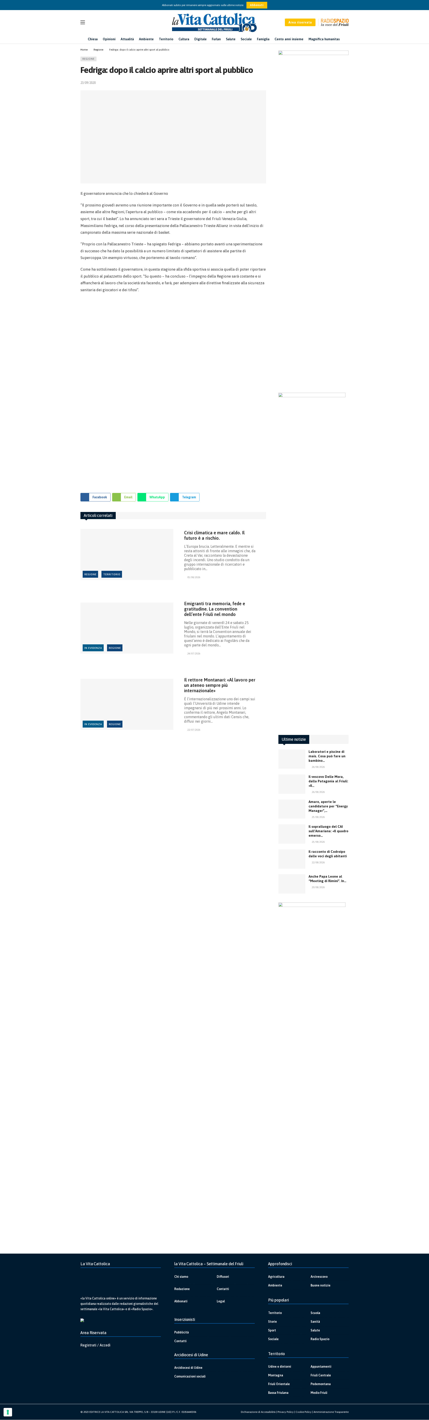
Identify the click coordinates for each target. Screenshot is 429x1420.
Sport (272, 1330)
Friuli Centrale (321, 1375)
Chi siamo (181, 1276)
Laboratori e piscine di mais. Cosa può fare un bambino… (327, 756)
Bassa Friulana (278, 1393)
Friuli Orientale (279, 1384)
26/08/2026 (318, 766)
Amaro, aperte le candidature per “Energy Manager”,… (328, 806)
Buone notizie (320, 1285)
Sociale (273, 1339)
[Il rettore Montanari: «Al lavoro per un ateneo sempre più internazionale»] (126, 704)
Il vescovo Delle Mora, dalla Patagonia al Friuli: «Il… (328, 781)
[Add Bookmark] (264, 82)
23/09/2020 (88, 83)
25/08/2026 (318, 817)
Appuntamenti (321, 1366)
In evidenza (93, 648)
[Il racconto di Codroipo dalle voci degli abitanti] (291, 859)
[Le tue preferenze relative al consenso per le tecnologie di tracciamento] (8, 1412)
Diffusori (223, 1276)
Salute (315, 1330)
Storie (272, 1321)
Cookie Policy (303, 1412)
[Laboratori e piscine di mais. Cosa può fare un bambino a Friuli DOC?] (291, 759)
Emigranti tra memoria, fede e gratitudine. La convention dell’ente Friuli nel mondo (214, 609)
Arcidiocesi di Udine (188, 1367)
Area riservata (300, 22)
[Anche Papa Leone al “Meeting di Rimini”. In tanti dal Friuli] (291, 884)
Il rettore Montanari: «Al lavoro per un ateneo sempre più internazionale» (219, 685)
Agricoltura (276, 1276)
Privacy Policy (286, 1412)
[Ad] (173, 391)
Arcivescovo (319, 1276)
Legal (221, 1301)
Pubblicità (181, 1332)
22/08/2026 (318, 862)
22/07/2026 (193, 729)
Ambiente (275, 1285)
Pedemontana (321, 1384)
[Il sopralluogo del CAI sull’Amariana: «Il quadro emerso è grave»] (291, 834)
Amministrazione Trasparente (331, 1412)
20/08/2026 (318, 887)
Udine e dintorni (279, 1366)
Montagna (275, 1375)
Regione (88, 58)
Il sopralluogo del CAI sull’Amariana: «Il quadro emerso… (328, 831)
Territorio (111, 574)
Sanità (315, 1321)
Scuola (315, 1313)
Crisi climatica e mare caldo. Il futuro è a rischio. (214, 535)
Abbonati (257, 5)
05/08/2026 (193, 577)
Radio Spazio (320, 1339)
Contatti (223, 1289)
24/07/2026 (193, 653)
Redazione (182, 1289)
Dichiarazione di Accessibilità (258, 1412)
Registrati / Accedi (95, 1345)
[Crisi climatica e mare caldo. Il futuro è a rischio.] (126, 554)
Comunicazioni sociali (190, 1376)
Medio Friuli (319, 1393)
